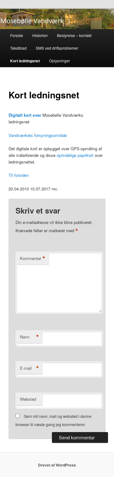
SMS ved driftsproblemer (57, 48)
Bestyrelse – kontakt (74, 35)
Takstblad (18, 48)
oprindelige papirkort (75, 155)
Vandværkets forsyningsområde (38, 135)
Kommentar (32, 258)
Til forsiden (19, 175)
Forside (16, 35)
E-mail (29, 368)
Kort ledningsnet (25, 61)
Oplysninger (59, 60)
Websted (28, 399)
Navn (29, 337)
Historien (40, 35)
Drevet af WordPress (57, 465)
